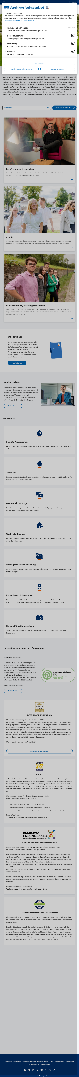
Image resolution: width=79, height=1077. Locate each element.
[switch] (73, 35)
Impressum (28, 21)
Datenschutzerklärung (12, 21)
